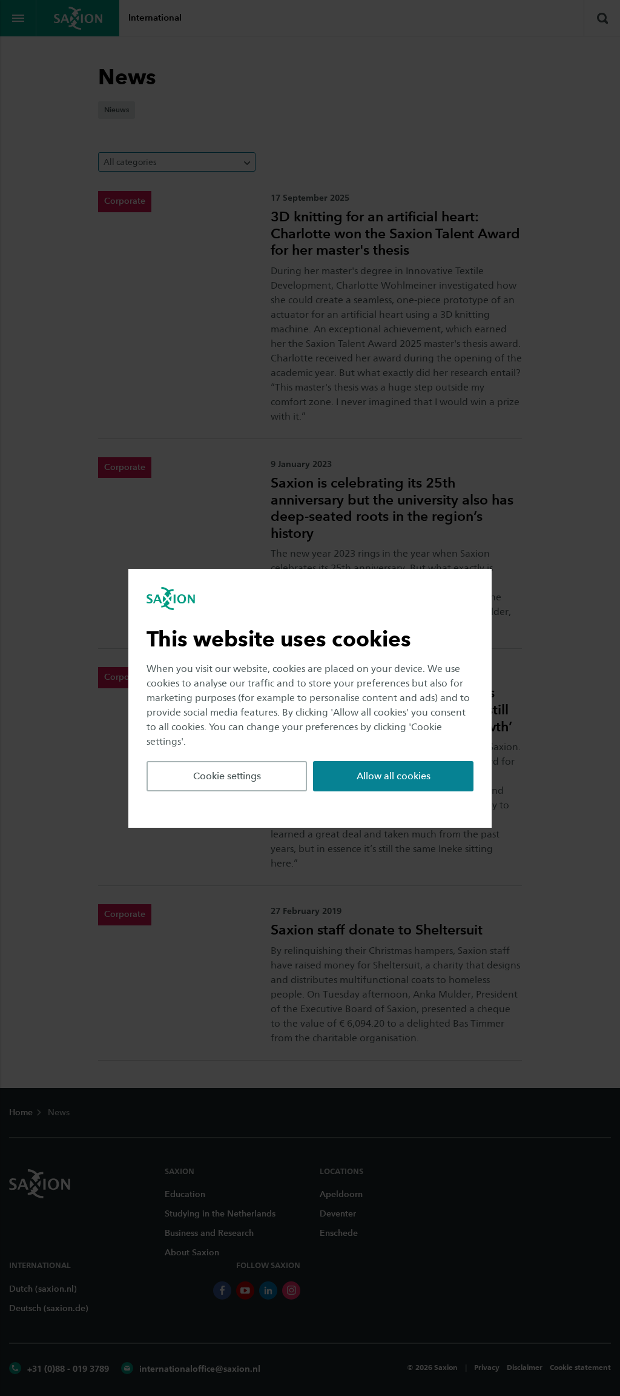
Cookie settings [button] (227, 776)
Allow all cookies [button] (393, 776)
